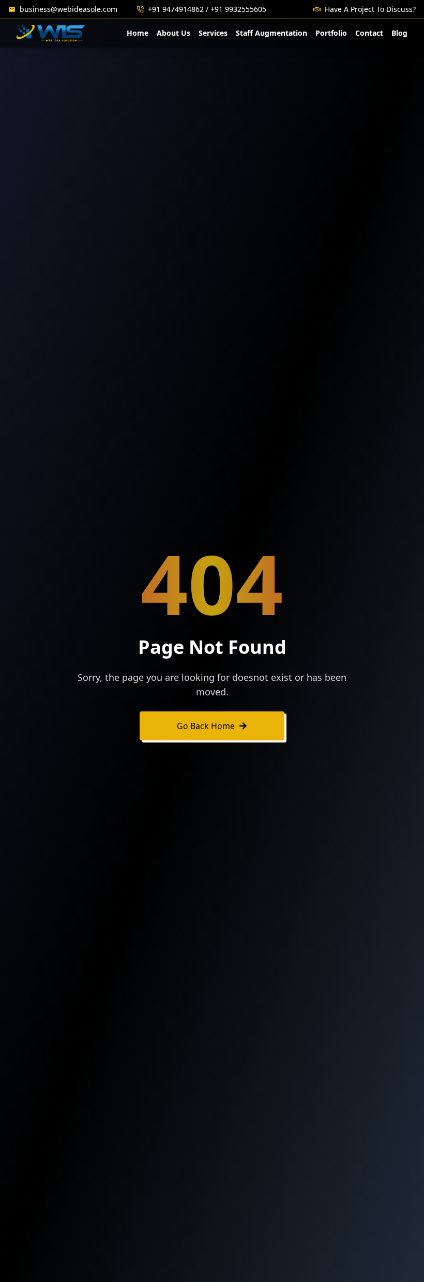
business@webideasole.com (68, 9)
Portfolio (331, 33)
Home (137, 33)
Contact (369, 33)
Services (213, 33)
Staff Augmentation (271, 33)
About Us (173, 33)
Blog (399, 33)
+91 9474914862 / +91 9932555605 (207, 9)
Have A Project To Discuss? (370, 9)
